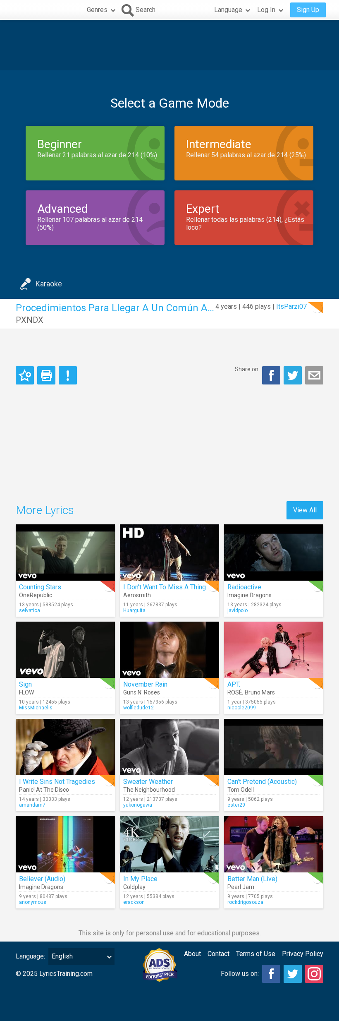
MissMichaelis (36, 708)
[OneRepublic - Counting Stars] (65, 552)
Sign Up (308, 10)
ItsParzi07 (291, 306)
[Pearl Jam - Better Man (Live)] (273, 844)
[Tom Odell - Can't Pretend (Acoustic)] (273, 747)
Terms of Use (255, 954)
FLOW (26, 692)
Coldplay (134, 887)
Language (228, 10)
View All (305, 510)
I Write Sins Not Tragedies (57, 782)
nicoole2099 (241, 708)
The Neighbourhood (149, 789)
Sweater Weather (148, 782)
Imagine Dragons (249, 595)
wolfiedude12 (138, 708)
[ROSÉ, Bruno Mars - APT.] (273, 650)
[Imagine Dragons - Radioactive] (273, 552)
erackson (134, 902)
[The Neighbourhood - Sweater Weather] (169, 747)
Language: (30, 956)
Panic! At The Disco (44, 789)
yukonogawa (137, 805)
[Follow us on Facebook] (271, 974)
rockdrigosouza (245, 902)
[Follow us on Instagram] (314, 974)
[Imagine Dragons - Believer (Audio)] (65, 844)
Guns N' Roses (141, 692)
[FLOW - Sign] (65, 650)
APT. (233, 684)
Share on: (247, 369)
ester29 (236, 805)
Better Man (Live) (252, 879)
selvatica (29, 610)
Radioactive (244, 587)
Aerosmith (137, 595)
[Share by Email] (314, 375)
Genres (97, 10)
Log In (266, 10)
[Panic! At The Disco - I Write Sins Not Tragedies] (65, 747)
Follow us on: (240, 974)
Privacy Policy (302, 954)
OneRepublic (35, 595)
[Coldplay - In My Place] (169, 844)
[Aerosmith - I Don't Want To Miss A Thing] (169, 552)
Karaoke (49, 283)
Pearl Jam (240, 887)
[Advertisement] (169, 45)
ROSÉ (234, 692)
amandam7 (32, 805)
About (192, 954)
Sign (25, 684)
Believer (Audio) (42, 879)
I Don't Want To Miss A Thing (164, 587)
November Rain (145, 684)
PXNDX (29, 320)
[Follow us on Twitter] (293, 974)
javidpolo (237, 610)
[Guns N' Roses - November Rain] (169, 650)
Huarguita (134, 610)
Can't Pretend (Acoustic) (262, 782)
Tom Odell (240, 789)
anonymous (32, 902)
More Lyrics (45, 510)
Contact (218, 954)
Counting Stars (40, 587)
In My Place (140, 879)
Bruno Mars (260, 692)
